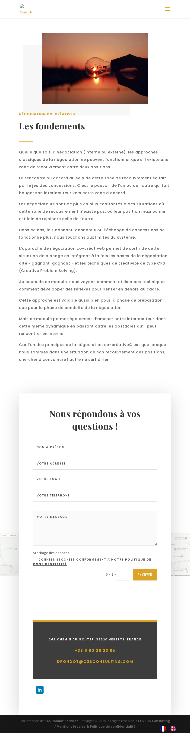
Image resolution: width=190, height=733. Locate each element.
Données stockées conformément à (92, 562)
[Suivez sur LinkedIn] (40, 690)
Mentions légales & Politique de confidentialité (96, 726)
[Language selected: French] (170, 728)
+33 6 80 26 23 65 (95, 650)
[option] (174, 728)
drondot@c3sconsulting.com (95, 661)
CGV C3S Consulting (154, 721)
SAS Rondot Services (62, 721)
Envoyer (145, 574)
